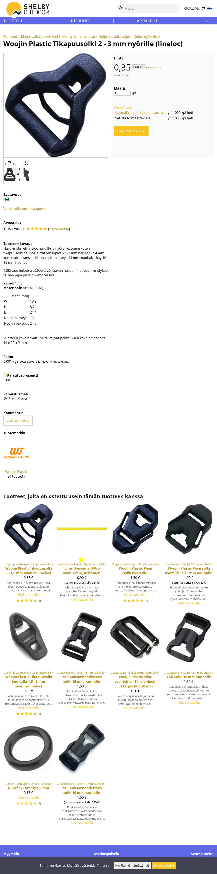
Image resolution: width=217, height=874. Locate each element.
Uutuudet (79, 20)
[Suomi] (210, 8)
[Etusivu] (30, 12)
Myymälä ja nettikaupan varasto (140, 112)
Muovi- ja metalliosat (80, 36)
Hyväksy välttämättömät (132, 865)
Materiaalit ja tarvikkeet (41, 36)
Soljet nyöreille (147, 36)
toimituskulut (155, 67)
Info (209, 20)
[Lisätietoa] (5, 375)
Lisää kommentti (18, 421)
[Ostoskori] (203, 8)
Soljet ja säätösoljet (115, 36)
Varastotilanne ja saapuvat (24, 208)
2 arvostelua (59, 229)
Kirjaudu (191, 8)
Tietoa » (103, 865)
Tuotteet (13, 20)
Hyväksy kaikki (164, 865)
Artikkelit (147, 20)
